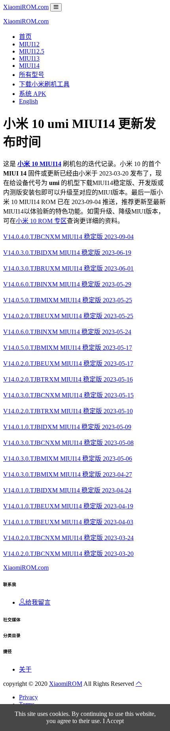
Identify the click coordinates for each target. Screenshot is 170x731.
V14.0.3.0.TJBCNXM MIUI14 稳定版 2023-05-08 (68, 442)
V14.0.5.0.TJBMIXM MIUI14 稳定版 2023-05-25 (67, 300)
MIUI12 (29, 44)
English (28, 101)
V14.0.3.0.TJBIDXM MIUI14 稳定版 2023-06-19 (67, 252)
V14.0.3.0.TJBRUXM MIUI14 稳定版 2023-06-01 (68, 268)
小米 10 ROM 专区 (41, 221)
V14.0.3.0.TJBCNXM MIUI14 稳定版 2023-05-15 (68, 395)
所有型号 (31, 74)
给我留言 (38, 602)
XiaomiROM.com (26, 7)
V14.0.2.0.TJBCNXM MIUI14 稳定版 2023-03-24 (68, 537)
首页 (25, 36)
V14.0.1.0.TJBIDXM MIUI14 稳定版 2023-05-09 (67, 427)
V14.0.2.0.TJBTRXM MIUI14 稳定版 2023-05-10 (68, 411)
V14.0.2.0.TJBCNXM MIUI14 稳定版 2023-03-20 (68, 553)
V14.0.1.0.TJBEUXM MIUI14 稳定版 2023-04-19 (68, 506)
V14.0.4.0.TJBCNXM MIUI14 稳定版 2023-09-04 (68, 236)
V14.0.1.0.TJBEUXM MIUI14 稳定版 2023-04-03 (68, 522)
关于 (25, 669)
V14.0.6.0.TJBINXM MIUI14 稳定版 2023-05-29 (67, 284)
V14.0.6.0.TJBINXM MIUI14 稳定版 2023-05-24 (67, 331)
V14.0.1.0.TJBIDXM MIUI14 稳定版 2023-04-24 (67, 490)
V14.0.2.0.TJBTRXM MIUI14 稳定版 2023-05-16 (68, 379)
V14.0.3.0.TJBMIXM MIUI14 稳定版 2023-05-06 (67, 458)
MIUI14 (29, 65)
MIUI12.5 (31, 51)
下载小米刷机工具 (44, 84)
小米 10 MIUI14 (39, 163)
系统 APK (32, 93)
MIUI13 (29, 58)
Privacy (28, 697)
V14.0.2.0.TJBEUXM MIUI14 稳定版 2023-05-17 (68, 363)
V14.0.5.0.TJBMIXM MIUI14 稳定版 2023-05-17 (67, 347)
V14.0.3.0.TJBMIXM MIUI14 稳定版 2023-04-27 (67, 474)
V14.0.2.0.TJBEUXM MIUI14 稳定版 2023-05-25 (68, 316)
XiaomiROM (65, 683)
